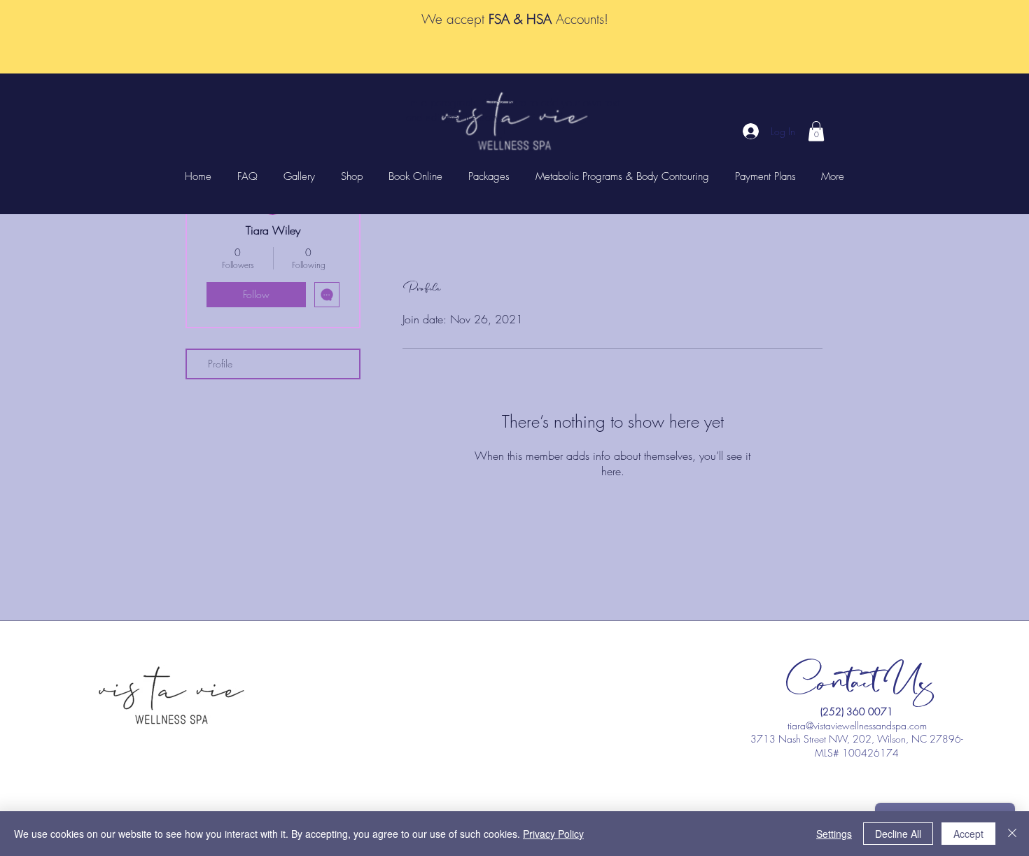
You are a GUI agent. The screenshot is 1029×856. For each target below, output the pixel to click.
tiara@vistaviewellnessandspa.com (857, 725)
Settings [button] (834, 834)
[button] (816, 131)
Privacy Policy (553, 834)
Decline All (898, 834)
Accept (968, 834)
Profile (220, 363)
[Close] (1012, 833)
